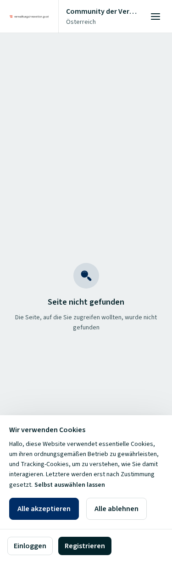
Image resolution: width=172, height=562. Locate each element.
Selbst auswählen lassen (69, 485)
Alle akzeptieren (44, 509)
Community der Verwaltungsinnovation (102, 11)
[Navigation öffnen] (155, 16)
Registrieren (85, 546)
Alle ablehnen (116, 509)
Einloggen (30, 546)
